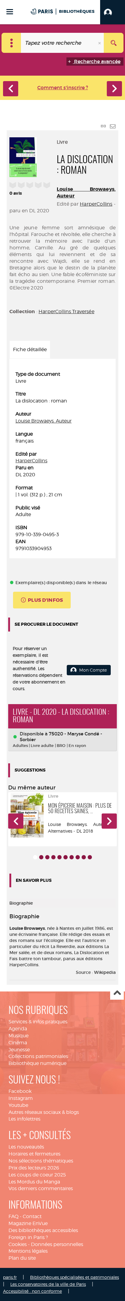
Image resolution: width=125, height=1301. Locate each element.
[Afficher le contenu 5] (59, 857)
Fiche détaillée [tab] (30, 349)
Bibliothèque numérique (37, 1063)
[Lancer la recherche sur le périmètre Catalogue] (113, 43)
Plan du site (22, 1258)
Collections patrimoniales (38, 1056)
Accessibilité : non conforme (32, 1291)
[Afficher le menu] (9, 11)
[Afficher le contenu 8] (78, 857)
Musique (18, 1036)
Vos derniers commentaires (40, 1188)
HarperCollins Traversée (66, 311)
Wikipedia (105, 972)
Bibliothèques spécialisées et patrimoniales (74, 1277)
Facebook (20, 1091)
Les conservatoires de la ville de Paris (48, 1284)
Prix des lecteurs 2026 (33, 1168)
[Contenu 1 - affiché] (35, 857)
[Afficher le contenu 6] (65, 857)
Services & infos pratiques (37, 1022)
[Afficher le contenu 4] (53, 857)
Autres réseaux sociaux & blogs (43, 1112)
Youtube (18, 1105)
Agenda (17, 1029)
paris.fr (10, 1277)
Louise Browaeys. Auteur (43, 421)
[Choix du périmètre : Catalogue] (11, 43)
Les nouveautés (26, 1147)
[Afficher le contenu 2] (41, 857)
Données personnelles (57, 1244)
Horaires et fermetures (34, 1154)
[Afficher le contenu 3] (47, 857)
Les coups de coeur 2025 (37, 1175)
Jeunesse (19, 1050)
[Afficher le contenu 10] (90, 857)
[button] (112, 12)
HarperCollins (96, 204)
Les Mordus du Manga (34, 1182)
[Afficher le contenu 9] (84, 857)
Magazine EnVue (28, 1223)
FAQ (13, 1216)
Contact (32, 1216)
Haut (117, 993)
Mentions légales (28, 1251)
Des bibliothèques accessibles (43, 1230)
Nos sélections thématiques (40, 1161)
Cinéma (17, 1043)
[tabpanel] (62, 461)
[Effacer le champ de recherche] (100, 43)
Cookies (17, 1244)
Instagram (20, 1098)
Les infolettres (24, 1119)
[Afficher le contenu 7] (71, 857)
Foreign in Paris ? (28, 1237)
